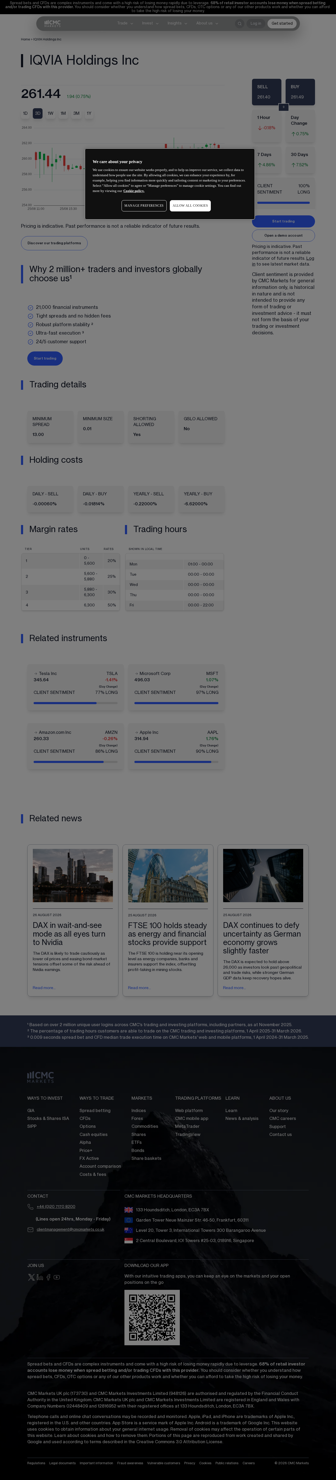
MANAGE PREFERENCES (144, 205)
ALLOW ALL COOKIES (190, 205)
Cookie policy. (133, 191)
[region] (170, 184)
